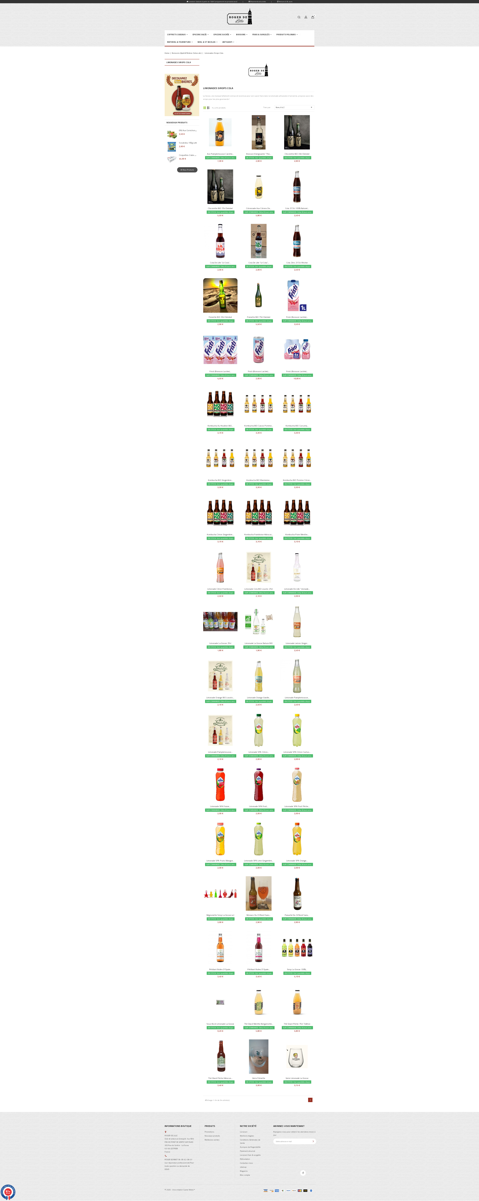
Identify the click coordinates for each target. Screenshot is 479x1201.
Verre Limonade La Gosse (297, 1078)
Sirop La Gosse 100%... (297, 969)
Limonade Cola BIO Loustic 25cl (258, 588)
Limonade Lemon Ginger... (297, 643)
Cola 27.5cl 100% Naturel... (297, 208)
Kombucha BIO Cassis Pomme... (258, 425)
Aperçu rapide (217, 131)
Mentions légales (247, 1135)
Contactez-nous (246, 1163)
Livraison (243, 1131)
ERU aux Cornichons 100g (190, 130)
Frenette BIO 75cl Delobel (258, 317)
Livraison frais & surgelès (250, 1155)
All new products (187, 169)
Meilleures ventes (212, 1139)
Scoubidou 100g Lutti (188, 142)
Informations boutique (178, 1126)
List (208, 107)
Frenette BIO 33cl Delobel (220, 317)
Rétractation (245, 1159)
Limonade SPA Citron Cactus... (297, 751)
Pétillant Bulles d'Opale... (220, 969)
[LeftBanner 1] (182, 95)
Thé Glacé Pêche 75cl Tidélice (297, 1023)
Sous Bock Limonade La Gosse (220, 1023)
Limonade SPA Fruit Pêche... (297, 806)
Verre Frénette (258, 1078)
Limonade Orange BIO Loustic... (220, 697)
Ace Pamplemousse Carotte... (220, 153)
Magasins (244, 1171)
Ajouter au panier (223, 131)
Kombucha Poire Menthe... (297, 534)
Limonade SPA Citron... (259, 751)
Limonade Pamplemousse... (297, 697)
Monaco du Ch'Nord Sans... (259, 915)
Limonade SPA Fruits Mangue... (220, 860)
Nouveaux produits (212, 1135)
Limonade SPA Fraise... (220, 806)
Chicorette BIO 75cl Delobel (220, 208)
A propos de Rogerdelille (250, 1147)
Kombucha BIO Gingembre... (220, 480)
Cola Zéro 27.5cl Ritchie (297, 262)
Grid (204, 107)
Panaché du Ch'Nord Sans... (297, 915)
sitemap (243, 1167)
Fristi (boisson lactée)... (297, 317)
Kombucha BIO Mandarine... (258, 480)
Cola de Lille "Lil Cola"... (220, 262)
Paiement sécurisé (247, 1151)
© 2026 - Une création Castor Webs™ (180, 1189)
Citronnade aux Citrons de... (258, 208)
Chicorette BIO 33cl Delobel (297, 153)
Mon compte (245, 1175)
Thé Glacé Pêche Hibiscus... (220, 1078)
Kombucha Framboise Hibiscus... (258, 534)
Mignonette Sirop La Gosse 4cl (220, 915)
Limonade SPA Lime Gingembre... (258, 860)
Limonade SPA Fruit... (258, 806)
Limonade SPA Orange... (297, 860)
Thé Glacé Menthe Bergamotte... (258, 1023)
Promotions (209, 1131)
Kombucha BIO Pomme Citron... (297, 480)
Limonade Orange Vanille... (258, 697)
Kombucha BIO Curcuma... (297, 425)
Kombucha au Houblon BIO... (220, 425)
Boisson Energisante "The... (258, 153)
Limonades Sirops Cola (179, 62)
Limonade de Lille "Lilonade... (297, 588)
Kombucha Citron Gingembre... (220, 534)
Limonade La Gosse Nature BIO (259, 643)
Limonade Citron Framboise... (220, 588)
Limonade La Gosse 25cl (220, 643)
